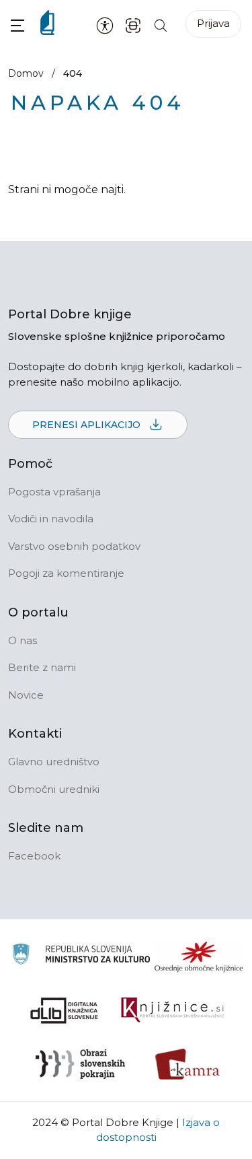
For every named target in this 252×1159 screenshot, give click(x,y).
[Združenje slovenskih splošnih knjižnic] (172, 1010)
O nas (22, 640)
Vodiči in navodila (50, 518)
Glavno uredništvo (53, 761)
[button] (17, 25)
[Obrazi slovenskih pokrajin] (80, 1064)
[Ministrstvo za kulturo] (81, 956)
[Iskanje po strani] (160, 24)
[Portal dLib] (64, 1010)
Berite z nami (42, 667)
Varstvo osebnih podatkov (74, 546)
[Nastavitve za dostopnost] (105, 25)
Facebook (34, 855)
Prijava (213, 23)
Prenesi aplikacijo (87, 425)
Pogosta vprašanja (54, 491)
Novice (26, 695)
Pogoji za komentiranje (66, 573)
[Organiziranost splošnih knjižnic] (199, 956)
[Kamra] (188, 1064)
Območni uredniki (53, 789)
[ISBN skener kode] (133, 24)
